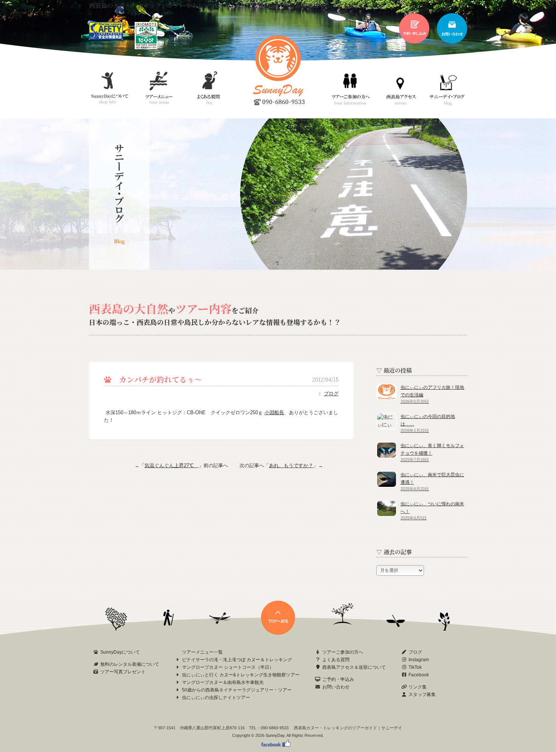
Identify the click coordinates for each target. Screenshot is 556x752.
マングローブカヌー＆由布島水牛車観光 (223, 682)
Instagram (418, 659)
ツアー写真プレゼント (123, 671)
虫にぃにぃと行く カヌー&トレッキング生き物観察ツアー (241, 674)
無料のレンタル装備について (129, 664)
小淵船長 (274, 412)
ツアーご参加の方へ (342, 652)
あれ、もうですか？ (291, 465)
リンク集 (417, 687)
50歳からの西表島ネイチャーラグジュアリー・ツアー (237, 690)
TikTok (415, 667)
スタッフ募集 (422, 694)
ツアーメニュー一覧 (202, 652)
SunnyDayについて (120, 652)
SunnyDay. (276, 735)
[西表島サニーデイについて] (146, 47)
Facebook (418, 674)
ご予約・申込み (338, 679)
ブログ (331, 393)
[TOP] (278, 633)
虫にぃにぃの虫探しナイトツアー (216, 697)
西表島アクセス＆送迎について (354, 667)
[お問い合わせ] (452, 42)
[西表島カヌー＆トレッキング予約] (414, 42)
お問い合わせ (335, 687)
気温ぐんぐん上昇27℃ (171, 465)
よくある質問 (335, 659)
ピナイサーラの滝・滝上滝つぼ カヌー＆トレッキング (237, 659)
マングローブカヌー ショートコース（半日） (228, 667)
